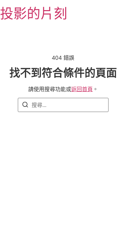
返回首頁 (82, 89)
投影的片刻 (33, 13)
